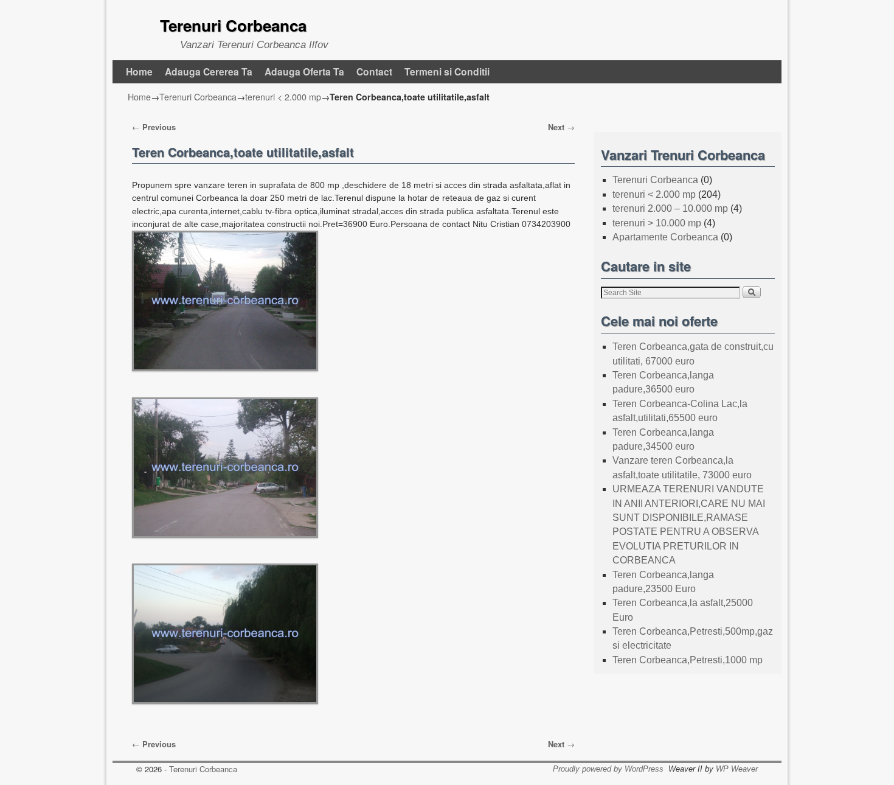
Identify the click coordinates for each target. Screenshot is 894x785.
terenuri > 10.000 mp (656, 223)
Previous (154, 127)
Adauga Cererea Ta (208, 71)
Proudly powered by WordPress (608, 768)
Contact (374, 71)
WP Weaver (737, 768)
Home (139, 71)
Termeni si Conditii (447, 71)
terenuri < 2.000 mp (283, 97)
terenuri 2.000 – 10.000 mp (670, 208)
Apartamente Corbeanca (665, 237)
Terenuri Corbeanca (233, 25)
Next (561, 127)
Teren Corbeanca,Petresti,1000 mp (687, 660)
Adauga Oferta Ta (304, 71)
